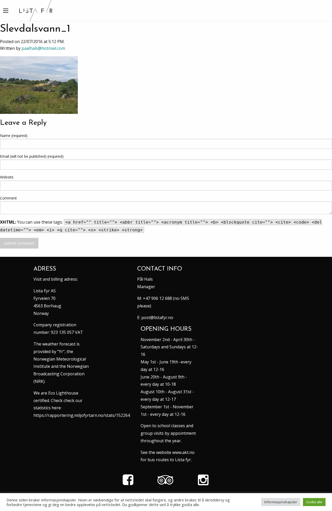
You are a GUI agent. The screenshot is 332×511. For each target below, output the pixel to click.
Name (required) (13, 135)
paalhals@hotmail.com (43, 48)
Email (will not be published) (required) (32, 156)
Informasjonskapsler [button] (280, 502)
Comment (8, 198)
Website (6, 177)
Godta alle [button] (314, 502)
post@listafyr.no (157, 317)
